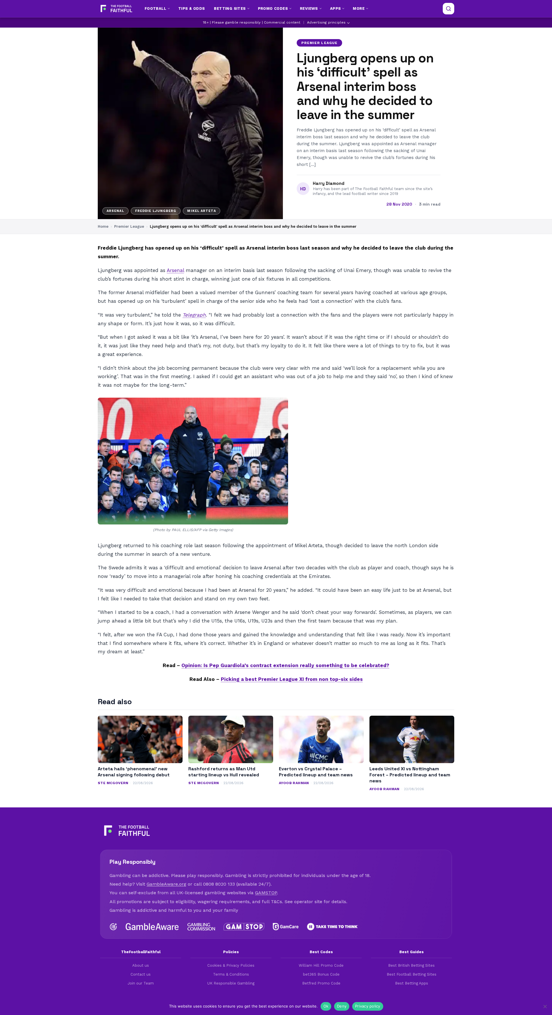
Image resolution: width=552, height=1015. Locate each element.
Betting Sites (230, 8)
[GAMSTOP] (244, 926)
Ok (326, 1006)
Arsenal (175, 270)
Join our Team (141, 983)
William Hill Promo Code (321, 965)
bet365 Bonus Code (321, 974)
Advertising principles (326, 22)
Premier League (319, 43)
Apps (335, 8)
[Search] (448, 8)
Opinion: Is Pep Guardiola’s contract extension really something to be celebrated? (285, 665)
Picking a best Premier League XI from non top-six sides (292, 679)
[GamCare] (285, 926)
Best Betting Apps (411, 983)
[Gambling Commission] (201, 926)
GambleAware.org (166, 884)
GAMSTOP (266, 892)
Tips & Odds (191, 8)
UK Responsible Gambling (230, 983)
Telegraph (194, 315)
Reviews (309, 8)
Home (103, 226)
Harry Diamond (328, 183)
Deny (341, 1006)
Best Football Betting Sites (411, 974)
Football (155, 8)
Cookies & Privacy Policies (230, 965)
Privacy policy (367, 1006)
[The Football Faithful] (116, 8)
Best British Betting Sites (411, 965)
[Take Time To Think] (333, 926)
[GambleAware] (152, 926)
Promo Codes (273, 8)
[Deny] (545, 1006)
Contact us (141, 974)
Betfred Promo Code (321, 983)
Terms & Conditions (231, 974)
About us (140, 965)
